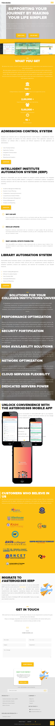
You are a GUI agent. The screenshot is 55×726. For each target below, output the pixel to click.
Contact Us (31, 701)
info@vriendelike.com (27, 633)
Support (31, 703)
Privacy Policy (22, 721)
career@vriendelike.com (35, 711)
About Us (31, 699)
